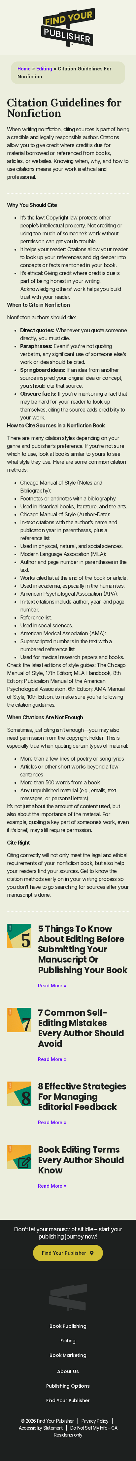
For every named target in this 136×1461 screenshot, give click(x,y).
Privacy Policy (95, 1421)
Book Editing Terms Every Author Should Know (81, 1160)
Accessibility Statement (41, 1428)
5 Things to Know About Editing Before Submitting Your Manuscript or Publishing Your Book (83, 949)
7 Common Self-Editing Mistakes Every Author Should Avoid (81, 1028)
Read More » (52, 985)
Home (24, 68)
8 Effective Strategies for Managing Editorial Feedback (82, 1097)
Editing (44, 68)
